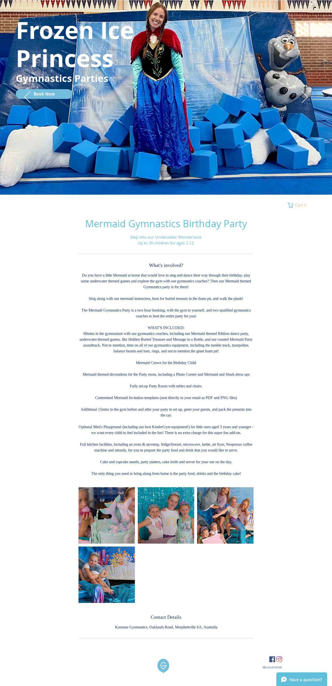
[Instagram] (279, 659)
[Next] (305, 97)
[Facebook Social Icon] (272, 659)
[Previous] (27, 97)
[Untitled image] (107, 515)
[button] (298, 205)
